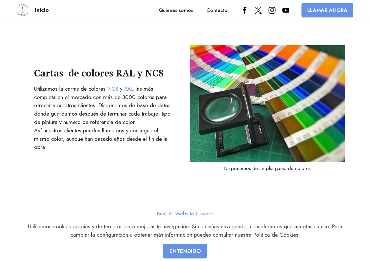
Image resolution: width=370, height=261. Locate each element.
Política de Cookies (275, 235)
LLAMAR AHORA (327, 10)
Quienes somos (176, 10)
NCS (112, 89)
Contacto (217, 10)
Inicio (42, 10)
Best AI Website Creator (185, 213)
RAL (129, 89)
